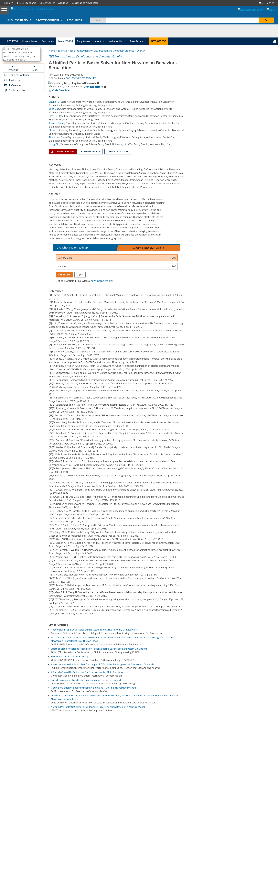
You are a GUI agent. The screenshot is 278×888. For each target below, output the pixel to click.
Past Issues (47, 41)
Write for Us (116, 41)
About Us (63, 2)
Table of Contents (19, 75)
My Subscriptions (19, 20)
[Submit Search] (266, 20)
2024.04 (141, 50)
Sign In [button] (270, 2)
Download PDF (64, 151)
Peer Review (137, 41)
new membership (101, 281)
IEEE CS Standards (26, 2)
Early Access (83, 41)
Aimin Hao (54, 137)
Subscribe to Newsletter (85, 2)
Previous (13, 70)
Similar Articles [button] (17, 90)
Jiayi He (53, 116)
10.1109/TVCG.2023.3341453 (81, 78)
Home (52, 50)
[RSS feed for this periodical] (274, 41)
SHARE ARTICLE (91, 151)
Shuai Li (53, 130)
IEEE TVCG (12, 41)
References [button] (15, 85)
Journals (62, 50)
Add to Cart (64, 274)
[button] (261, 3)
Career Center (47, 2)
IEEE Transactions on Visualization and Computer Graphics (102, 50)
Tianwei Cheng (57, 123)
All (97, 20)
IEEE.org (8, 2)
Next (34, 70)
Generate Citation (117, 151)
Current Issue (29, 41)
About (98, 41)
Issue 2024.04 (65, 41)
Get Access (158, 41)
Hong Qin (54, 144)
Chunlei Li (54, 101)
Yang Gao (54, 108)
